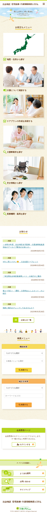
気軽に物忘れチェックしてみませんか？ (18, 308)
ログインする (25, 444)
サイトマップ (25, 489)
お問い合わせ (25, 481)
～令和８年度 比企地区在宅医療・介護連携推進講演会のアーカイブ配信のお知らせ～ (23, 245)
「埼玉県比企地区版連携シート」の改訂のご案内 (22, 276)
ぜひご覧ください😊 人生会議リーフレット (20, 262)
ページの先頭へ (24, 463)
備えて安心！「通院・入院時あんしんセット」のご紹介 (23, 292)
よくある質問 (25, 473)
